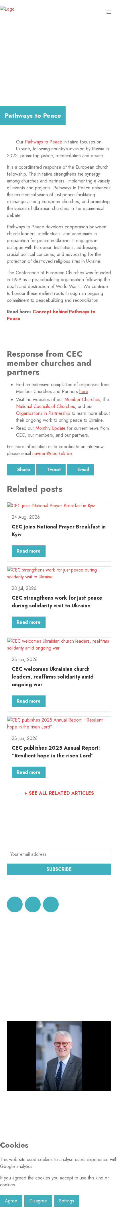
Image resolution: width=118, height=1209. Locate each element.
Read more (29, 551)
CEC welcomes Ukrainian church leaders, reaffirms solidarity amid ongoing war (53, 676)
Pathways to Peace (43, 142)
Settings (66, 1201)
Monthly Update (51, 428)
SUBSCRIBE (59, 869)
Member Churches (82, 399)
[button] (109, 12)
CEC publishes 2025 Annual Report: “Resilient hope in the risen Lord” (56, 751)
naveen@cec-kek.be (52, 453)
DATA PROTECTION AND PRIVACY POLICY (58, 885)
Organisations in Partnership (43, 413)
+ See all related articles (59, 793)
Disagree (38, 1201)
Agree (11, 1201)
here (83, 391)
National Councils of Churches (45, 406)
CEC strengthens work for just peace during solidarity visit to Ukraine (57, 601)
